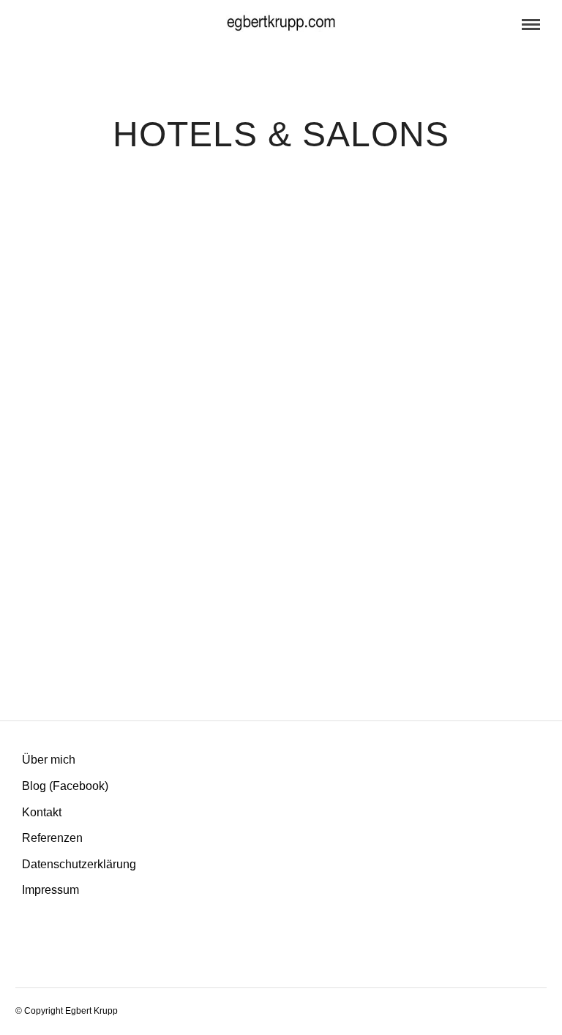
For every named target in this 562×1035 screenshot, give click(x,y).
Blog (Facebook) (65, 786)
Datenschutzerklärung (79, 864)
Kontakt (41, 812)
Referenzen (52, 838)
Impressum (50, 890)
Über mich (48, 759)
